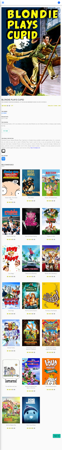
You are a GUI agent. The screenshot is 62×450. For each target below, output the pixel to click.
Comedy (5, 113)
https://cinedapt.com (35, 147)
